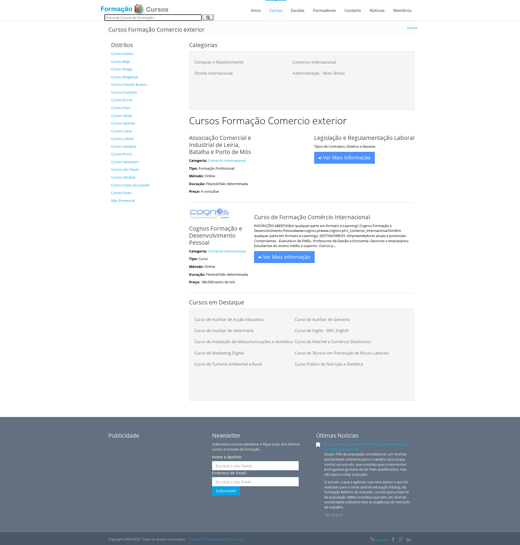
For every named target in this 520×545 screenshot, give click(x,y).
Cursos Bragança (124, 76)
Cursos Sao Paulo (125, 169)
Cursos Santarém (125, 161)
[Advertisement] (146, 287)
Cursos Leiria (121, 131)
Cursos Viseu (121, 192)
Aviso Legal (235, 539)
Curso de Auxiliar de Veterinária (223, 330)
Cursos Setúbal (123, 177)
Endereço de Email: (229, 472)
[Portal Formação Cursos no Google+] (401, 540)
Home (412, 27)
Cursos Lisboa (122, 138)
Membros (402, 10)
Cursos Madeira (123, 146)
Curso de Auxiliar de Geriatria (322, 319)
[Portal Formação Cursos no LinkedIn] (408, 540)
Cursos (275, 10)
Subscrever (226, 490)
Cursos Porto (121, 154)
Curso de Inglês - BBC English (322, 330)
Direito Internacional (213, 73)
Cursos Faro (120, 107)
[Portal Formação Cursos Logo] (134, 7)
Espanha (381, 540)
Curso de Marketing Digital (219, 353)
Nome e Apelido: (227, 456)
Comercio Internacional (314, 62)
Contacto (352, 10)
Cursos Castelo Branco (129, 84)
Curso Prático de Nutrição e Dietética (329, 364)
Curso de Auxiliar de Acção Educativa (228, 319)
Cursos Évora (121, 99)
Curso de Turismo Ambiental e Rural (228, 364)
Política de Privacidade (206, 539)
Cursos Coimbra (124, 92)
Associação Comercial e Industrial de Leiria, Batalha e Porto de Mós (220, 145)
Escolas (297, 10)
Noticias (377, 10)
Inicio (256, 10)
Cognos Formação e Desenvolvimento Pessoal (215, 235)
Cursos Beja (120, 61)
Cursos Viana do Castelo (130, 185)
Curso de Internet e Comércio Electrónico (333, 341)
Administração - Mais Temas (318, 73)
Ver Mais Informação (346, 157)
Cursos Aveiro (122, 53)
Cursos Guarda (123, 123)
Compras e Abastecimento (218, 62)
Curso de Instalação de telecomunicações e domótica (243, 341)
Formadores (324, 10)
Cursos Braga (121, 69)
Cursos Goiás (121, 115)
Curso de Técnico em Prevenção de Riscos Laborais (342, 353)
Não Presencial (123, 200)
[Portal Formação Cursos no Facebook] (393, 540)
